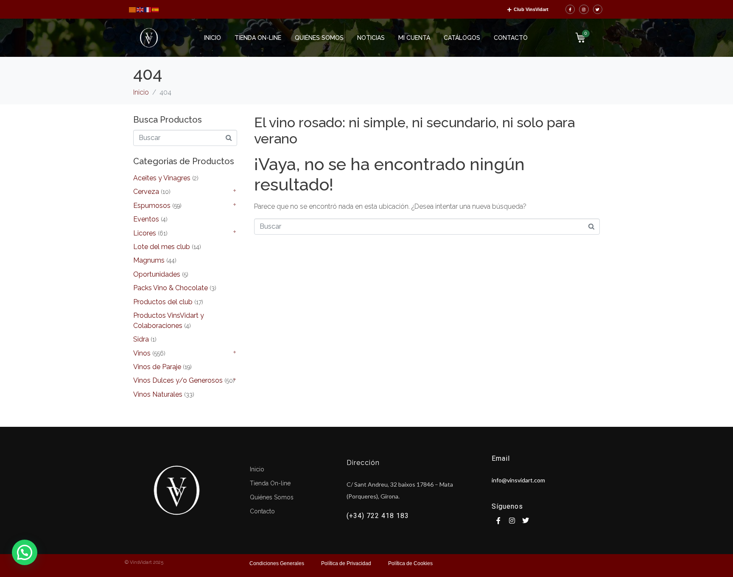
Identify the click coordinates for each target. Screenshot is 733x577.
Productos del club (163, 302)
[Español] (155, 9)
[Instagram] (584, 9)
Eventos (146, 219)
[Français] (148, 9)
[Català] (133, 9)
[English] (140, 9)
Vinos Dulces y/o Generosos (178, 380)
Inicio (212, 37)
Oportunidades (156, 274)
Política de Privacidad (346, 563)
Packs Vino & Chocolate (170, 288)
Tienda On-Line (258, 37)
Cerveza (146, 192)
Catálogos (462, 37)
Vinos (142, 353)
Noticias (371, 37)
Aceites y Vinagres (161, 178)
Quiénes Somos (319, 37)
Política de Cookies (410, 563)
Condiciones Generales (276, 563)
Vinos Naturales (157, 394)
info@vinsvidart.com (518, 480)
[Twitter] (598, 9)
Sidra (141, 339)
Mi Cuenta (414, 37)
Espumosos (152, 206)
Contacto (511, 37)
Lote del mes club (161, 247)
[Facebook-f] (570, 9)
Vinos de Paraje (157, 367)
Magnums (149, 260)
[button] (24, 552)
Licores (144, 233)
